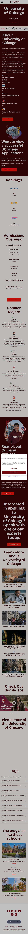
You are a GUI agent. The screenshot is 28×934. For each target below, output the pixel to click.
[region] (14, 467)
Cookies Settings (14, 468)
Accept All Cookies (14, 472)
